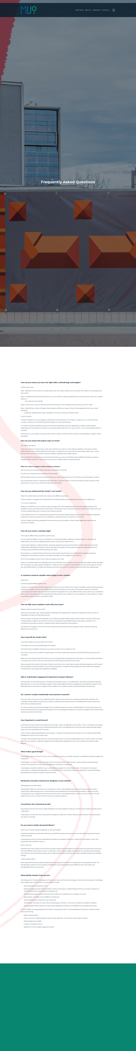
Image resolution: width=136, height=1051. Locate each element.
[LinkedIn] (113, 10)
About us (88, 10)
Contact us (105, 10)
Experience (96, 10)
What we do (80, 10)
